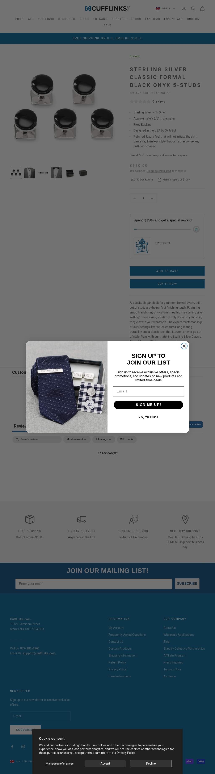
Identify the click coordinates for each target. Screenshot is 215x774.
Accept (105, 763)
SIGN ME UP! (148, 405)
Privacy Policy (126, 752)
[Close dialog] (184, 346)
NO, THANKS (149, 417)
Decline (151, 763)
